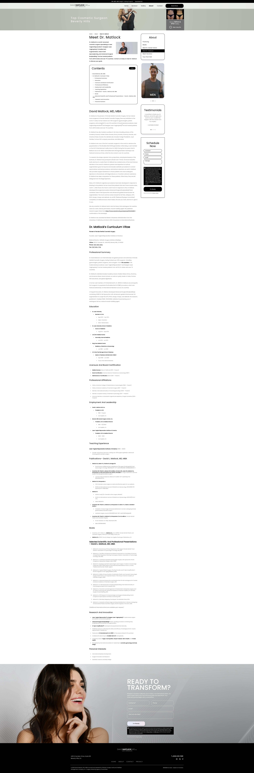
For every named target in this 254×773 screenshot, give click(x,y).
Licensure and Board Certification (103, 82)
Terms (157, 193)
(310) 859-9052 (98, 245)
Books (95, 94)
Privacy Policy (149, 732)
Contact (160, 6)
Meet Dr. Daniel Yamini (150, 48)
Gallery (143, 6)
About (151, 6)
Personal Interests (99, 101)
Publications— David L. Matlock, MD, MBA (105, 91)
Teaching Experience (99, 89)
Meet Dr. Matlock (148, 51)
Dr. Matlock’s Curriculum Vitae (100, 76)
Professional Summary (100, 78)
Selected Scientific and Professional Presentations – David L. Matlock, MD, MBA (114, 96)
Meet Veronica (147, 54)
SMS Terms (152, 181)
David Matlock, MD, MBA (98, 73)
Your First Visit (147, 57)
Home (126, 6)
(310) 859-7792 (96, 247)
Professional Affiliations (100, 85)
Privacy (154, 193)
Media (145, 45)
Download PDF (139, 1)
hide (132, 68)
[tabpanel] (153, 80)
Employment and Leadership (102, 87)
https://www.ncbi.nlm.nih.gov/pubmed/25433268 (120, 211)
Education (96, 80)
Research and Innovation (101, 99)
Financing (146, 42)
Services (134, 6)
